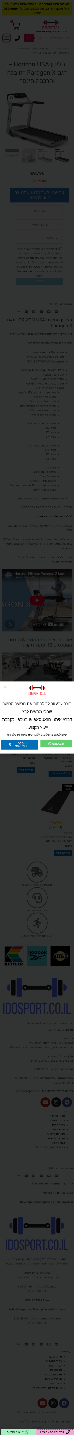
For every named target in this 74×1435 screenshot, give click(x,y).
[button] (5, 686)
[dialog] (37, 717)
